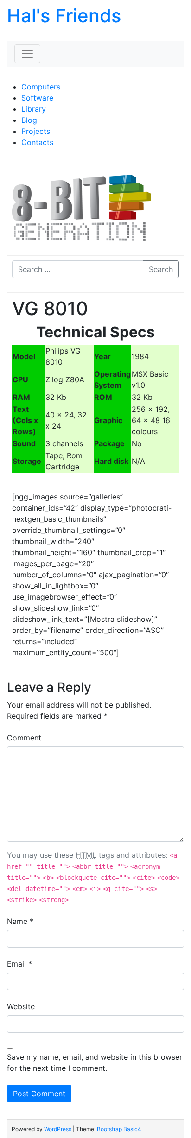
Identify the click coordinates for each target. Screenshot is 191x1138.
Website (21, 1006)
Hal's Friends (64, 15)
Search (161, 269)
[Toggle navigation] (27, 53)
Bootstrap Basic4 (119, 1128)
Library (33, 109)
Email (19, 963)
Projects (35, 131)
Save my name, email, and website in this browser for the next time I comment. (94, 1062)
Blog (29, 120)
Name (20, 921)
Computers (40, 86)
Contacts (37, 142)
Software (37, 97)
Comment (24, 737)
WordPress (57, 1128)
